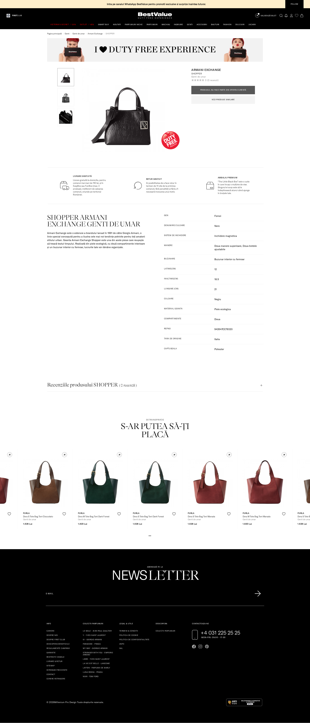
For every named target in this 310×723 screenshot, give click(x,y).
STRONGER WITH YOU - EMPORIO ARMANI (98, 653)
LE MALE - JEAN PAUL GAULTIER (97, 631)
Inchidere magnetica (225, 235)
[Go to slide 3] (155, 535)
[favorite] (296, 15)
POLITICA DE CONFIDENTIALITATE (134, 639)
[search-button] (281, 15)
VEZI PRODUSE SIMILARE (223, 99)
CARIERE (50, 631)
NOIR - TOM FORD (91, 676)
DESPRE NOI (52, 635)
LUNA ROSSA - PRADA (93, 672)
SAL (121, 648)
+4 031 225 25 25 (220, 633)
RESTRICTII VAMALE (55, 657)
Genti (67, 33)
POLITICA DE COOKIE (128, 635)
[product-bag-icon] (9, 522)
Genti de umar (78, 33)
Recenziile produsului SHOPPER (92, 385)
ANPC (121, 644)
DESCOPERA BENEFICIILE (58, 644)
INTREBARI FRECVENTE (56, 670)
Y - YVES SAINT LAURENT (94, 635)
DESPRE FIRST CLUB (55, 639)
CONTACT (50, 674)
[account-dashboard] (291, 15)
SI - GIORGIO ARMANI (92, 639)
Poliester (219, 349)
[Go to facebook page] (194, 646)
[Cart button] (302, 15)
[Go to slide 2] (152, 535)
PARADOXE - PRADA (92, 644)
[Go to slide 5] (160, 535)
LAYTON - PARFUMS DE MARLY (96, 668)
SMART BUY (103, 24)
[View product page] (45, 483)
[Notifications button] (286, 15)
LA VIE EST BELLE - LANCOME (96, 663)
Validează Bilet (268, 16)
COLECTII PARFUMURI (165, 631)
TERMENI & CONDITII (128, 631)
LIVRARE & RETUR (54, 661)
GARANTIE (51, 652)
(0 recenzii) (212, 80)
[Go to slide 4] (157, 535)
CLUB (17, 15)
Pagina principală (54, 33)
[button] (65, 77)
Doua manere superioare (227, 245)
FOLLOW (294, 4)
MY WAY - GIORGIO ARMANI (95, 648)
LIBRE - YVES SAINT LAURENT (96, 659)
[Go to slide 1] (150, 535)
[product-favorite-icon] (9, 514)
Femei (217, 215)
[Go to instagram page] (200, 646)
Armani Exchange (95, 33)
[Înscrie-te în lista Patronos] (257, 594)
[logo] (155, 15)
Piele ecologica (222, 309)
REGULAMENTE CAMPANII (58, 648)
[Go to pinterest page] (207, 646)
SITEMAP (50, 666)
